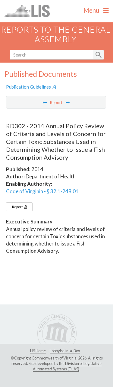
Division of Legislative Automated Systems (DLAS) (67, 366)
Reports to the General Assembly (56, 34)
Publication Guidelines (29, 86)
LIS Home (38, 350)
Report (18, 206)
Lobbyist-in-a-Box (65, 350)
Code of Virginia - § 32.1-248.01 (42, 191)
